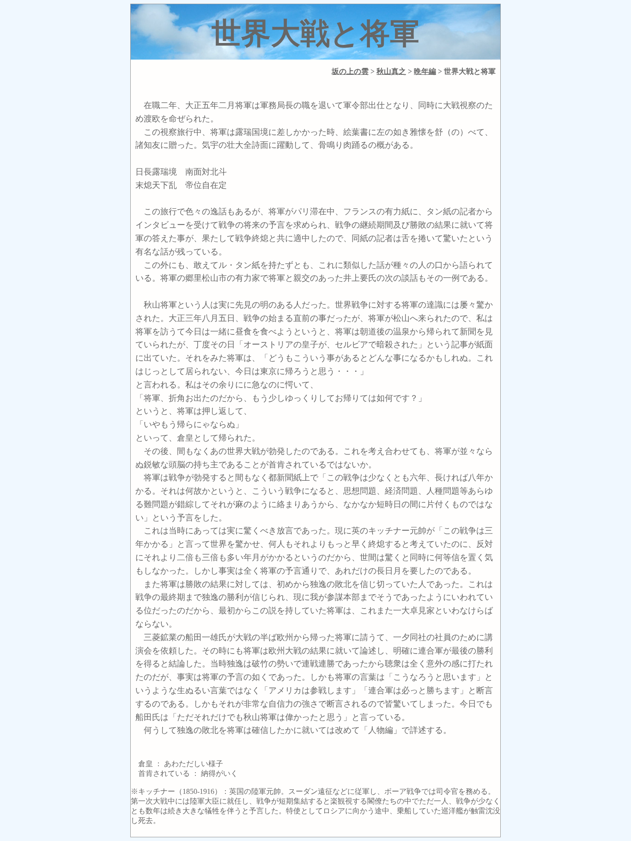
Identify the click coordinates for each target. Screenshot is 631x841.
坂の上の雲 (350, 71)
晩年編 (425, 71)
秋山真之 (391, 71)
